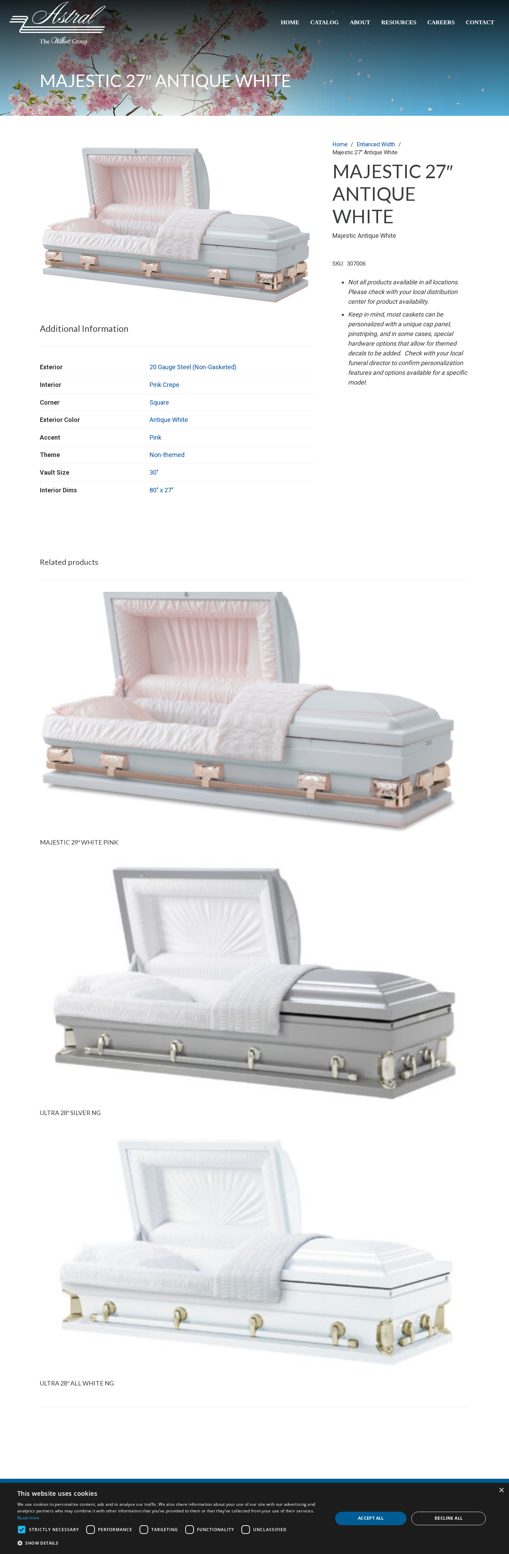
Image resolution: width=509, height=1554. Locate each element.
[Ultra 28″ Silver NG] (254, 867)
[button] (301, 153)
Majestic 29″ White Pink (79, 842)
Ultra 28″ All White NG (77, 1383)
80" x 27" (161, 490)
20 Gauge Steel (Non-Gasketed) (193, 367)
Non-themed (167, 454)
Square (159, 402)
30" (154, 472)
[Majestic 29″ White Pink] (254, 596)
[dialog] (254, 1518)
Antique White (169, 419)
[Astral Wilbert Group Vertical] (57, 23)
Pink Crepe (164, 384)
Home (340, 144)
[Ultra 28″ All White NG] (254, 1137)
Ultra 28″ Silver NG (70, 1112)
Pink (155, 437)
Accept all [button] (371, 1518)
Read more (28, 1518)
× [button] (501, 1490)
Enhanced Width (376, 144)
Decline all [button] (449, 1518)
